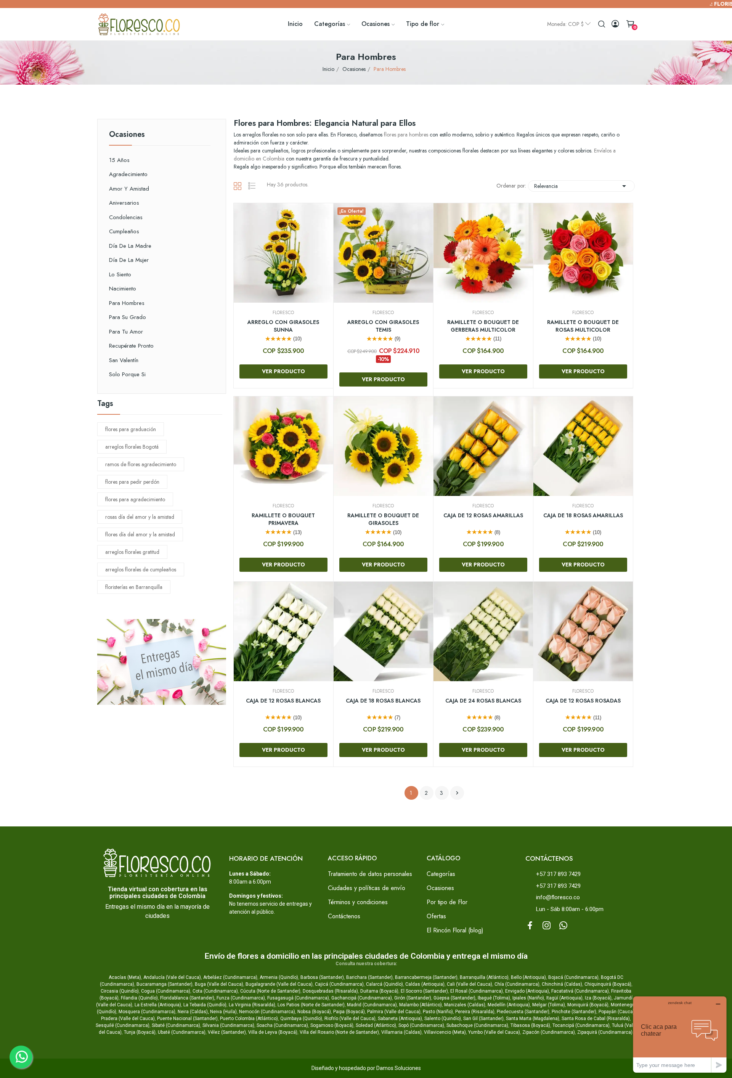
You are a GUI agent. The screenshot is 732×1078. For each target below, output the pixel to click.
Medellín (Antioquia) (509, 1004)
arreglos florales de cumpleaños (140, 569)
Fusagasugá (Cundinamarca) (298, 998)
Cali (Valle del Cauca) (469, 984)
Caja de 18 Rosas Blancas (383, 700)
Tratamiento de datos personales (370, 873)
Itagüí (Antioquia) (564, 998)
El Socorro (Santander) (424, 991)
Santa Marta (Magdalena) (532, 1018)
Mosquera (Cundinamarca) (147, 1011)
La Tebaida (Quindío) (204, 1004)
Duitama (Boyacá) (379, 991)
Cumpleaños (124, 231)
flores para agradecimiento (135, 499)
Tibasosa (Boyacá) (530, 1025)
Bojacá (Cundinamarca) (573, 977)
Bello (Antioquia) (528, 977)
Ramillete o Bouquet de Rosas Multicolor (583, 326)
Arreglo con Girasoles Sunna (283, 326)
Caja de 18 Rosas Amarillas (583, 515)
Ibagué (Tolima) (494, 998)
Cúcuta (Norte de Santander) (270, 991)
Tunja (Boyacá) (140, 1032)
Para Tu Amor (126, 331)
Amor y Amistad (129, 188)
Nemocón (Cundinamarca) (267, 1011)
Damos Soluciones (398, 1068)
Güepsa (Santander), (455, 998)
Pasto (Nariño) (438, 1011)
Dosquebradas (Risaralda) (330, 991)
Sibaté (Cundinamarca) (176, 1025)
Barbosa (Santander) (322, 977)
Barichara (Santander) (369, 977)
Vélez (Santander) (227, 1032)
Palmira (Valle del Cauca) (394, 1011)
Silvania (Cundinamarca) (228, 1025)
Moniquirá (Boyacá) (587, 1004)
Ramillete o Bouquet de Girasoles (383, 519)
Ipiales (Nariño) (528, 998)
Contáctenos (344, 916)
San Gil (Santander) (483, 1018)
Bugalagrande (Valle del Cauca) (279, 984)
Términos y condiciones (358, 902)
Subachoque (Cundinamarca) (477, 1025)
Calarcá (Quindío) (384, 984)
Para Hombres (126, 303)
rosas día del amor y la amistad (139, 517)
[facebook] (530, 926)
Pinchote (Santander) (574, 1011)
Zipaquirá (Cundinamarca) (604, 1032)
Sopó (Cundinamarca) (421, 1025)
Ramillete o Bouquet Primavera (283, 519)
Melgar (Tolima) (548, 1004)
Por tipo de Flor (447, 902)
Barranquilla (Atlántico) (484, 977)
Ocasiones (127, 135)
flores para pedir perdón (132, 482)
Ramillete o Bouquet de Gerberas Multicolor (483, 326)
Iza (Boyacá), (599, 998)
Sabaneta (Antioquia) (400, 1018)
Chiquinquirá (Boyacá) (607, 984)
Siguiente (457, 792)
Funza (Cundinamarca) (241, 998)
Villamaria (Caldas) (401, 1032)
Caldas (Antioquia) (425, 984)
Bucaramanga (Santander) (164, 984)
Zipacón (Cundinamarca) (548, 1032)
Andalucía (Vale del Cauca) (172, 977)
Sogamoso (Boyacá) (331, 1025)
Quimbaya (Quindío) (301, 1018)
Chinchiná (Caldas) (562, 984)
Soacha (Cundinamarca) (282, 1025)
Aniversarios (124, 203)
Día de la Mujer (129, 260)
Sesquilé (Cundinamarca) (122, 1025)
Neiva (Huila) (223, 1011)
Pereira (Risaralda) (474, 1011)
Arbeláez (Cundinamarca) (230, 977)
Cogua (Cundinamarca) (165, 991)
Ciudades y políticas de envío (366, 888)
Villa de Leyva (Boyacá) (272, 1032)
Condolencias (126, 217)
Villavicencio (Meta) (445, 1032)
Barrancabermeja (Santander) (426, 977)
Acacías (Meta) (125, 977)
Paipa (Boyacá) (349, 1011)
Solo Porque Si (127, 374)
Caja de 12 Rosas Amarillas (483, 515)
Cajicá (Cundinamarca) (339, 984)
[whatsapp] (563, 926)
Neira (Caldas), (193, 1011)
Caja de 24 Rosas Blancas (483, 700)
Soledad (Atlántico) (376, 1025)
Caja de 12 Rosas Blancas (283, 700)
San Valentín (123, 360)
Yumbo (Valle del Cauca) (494, 1032)
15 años (119, 160)
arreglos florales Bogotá (132, 447)
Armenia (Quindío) (279, 977)
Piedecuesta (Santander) (523, 1011)
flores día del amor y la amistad (140, 534)
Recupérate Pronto (131, 346)
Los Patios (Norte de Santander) (311, 1004)
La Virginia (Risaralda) (252, 1004)
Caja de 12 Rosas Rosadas (583, 700)
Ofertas (436, 916)
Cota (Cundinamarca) (215, 991)
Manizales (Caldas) (464, 1004)
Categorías (441, 873)
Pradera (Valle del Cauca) (128, 1018)
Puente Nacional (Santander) (187, 1018)
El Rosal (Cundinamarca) (476, 991)
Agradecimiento (128, 174)
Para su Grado (127, 317)
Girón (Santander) (412, 998)
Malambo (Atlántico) (420, 1004)
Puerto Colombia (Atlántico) (249, 1018)
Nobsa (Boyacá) (314, 1011)
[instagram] (546, 926)
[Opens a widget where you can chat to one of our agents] (679, 1034)
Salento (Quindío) (442, 1018)
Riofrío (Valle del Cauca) (350, 1018)
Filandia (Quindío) (139, 998)
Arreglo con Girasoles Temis (383, 326)
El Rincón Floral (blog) (455, 930)
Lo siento (120, 274)
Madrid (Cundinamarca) (372, 1004)
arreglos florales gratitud (132, 552)
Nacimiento (122, 288)
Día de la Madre (130, 246)
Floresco (283, 312)
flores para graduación (130, 429)
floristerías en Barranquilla (133, 587)
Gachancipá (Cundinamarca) (361, 998)
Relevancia (581, 186)
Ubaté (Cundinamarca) (181, 1032)
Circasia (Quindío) (120, 991)
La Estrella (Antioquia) (158, 1004)
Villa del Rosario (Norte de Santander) (339, 1032)
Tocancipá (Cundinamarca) (581, 1025)
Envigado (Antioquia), (527, 991)
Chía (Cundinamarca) (516, 984)
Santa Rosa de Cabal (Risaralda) (596, 1018)
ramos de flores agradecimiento (140, 464)
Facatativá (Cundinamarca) (580, 991)
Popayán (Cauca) (616, 1011)
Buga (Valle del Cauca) (219, 984)
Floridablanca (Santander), (188, 998)
